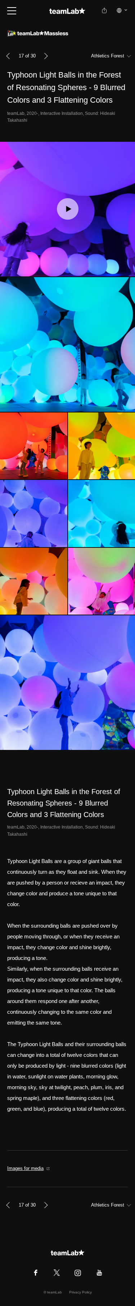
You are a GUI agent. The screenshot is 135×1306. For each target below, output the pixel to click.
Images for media (25, 1168)
